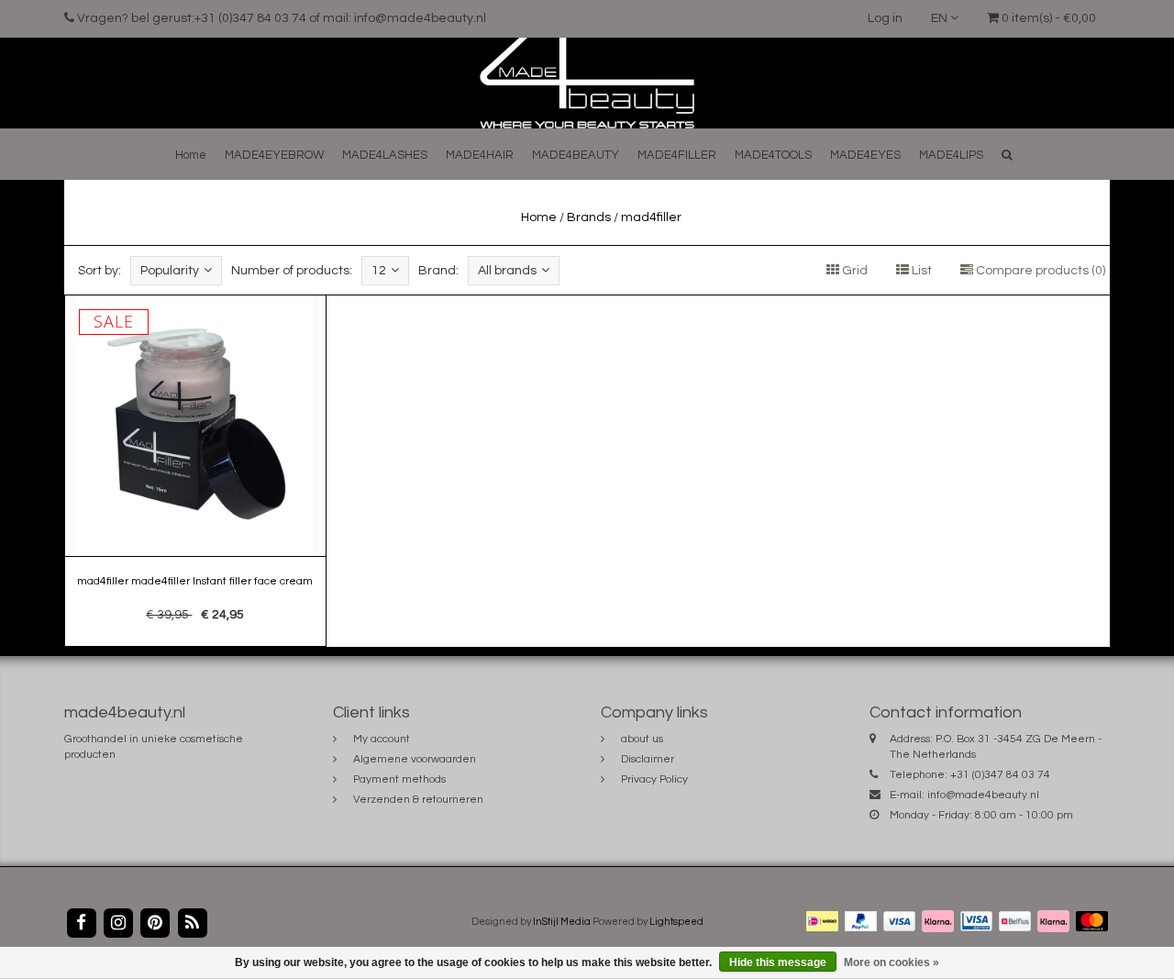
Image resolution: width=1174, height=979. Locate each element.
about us (642, 739)
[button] (1007, 154)
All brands (507, 270)
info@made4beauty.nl (983, 795)
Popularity (169, 270)
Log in (885, 18)
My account (381, 739)
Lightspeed (676, 922)
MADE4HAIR (480, 155)
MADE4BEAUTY (575, 155)
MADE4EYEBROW (274, 155)
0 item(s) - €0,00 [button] (1047, 18)
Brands (589, 217)
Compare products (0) (1039, 270)
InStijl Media (562, 922)
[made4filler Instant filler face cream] (195, 471)
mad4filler (651, 217)
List (920, 270)
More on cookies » (891, 962)
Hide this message (777, 962)
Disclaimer (647, 759)
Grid (853, 270)
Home (190, 155)
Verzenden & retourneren (418, 800)
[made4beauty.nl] (586, 82)
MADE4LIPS (951, 155)
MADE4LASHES (384, 155)
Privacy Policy (654, 779)
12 (378, 270)
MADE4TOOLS (773, 155)
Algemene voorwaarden (414, 759)
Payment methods (399, 779)
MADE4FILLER (676, 155)
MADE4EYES (865, 155)
